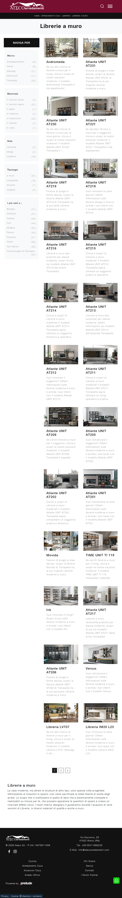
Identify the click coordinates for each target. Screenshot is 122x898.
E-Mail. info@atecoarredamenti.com (89, 849)
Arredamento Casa (50, 16)
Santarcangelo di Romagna (21, 251)
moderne (11, 156)
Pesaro (10, 232)
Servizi (89, 865)
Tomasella (12, 80)
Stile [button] (10, 141)
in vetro (11, 127)
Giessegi (11, 71)
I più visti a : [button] (14, 203)
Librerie (66, 16)
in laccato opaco (15, 104)
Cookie (14, 896)
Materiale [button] (12, 93)
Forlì (9, 223)
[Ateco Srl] (27, 6)
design (10, 151)
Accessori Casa (32, 870)
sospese (11, 189)
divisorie (11, 185)
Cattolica (11, 213)
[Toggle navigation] (110, 6)
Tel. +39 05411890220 (89, 845)
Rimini (10, 241)
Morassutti (12, 75)
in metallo (12, 123)
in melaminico (14, 118)
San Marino (13, 246)
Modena (11, 227)
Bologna (11, 209)
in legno (11, 109)
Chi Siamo (89, 861)
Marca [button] (11, 55)
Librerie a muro (80, 16)
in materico (12, 113)
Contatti (89, 870)
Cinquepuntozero (15, 61)
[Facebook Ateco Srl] (9, 851)
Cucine (32, 861)
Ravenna (11, 237)
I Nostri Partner (89, 875)
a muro (10, 175)
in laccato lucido (15, 99)
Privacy (5, 896)
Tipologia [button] (12, 169)
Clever (10, 66)
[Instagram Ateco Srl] (14, 851)
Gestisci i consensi (32, 896)
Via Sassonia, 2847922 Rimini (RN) (89, 839)
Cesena (11, 218)
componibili (12, 180)
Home (36, 16)
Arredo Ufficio (32, 875)
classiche (11, 147)
